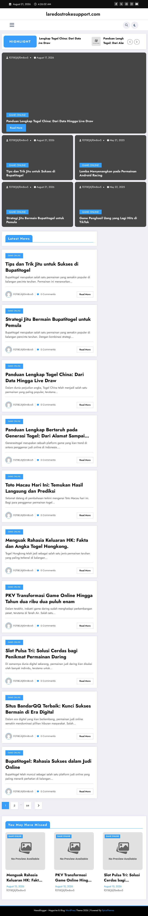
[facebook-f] (116, 4)
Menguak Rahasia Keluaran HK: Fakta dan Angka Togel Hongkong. (46, 543)
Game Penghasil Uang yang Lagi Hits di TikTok (108, 220)
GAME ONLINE (17, 165)
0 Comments (48, 294)
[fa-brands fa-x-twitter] (121, 4)
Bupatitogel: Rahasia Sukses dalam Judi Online (48, 764)
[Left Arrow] (129, 41)
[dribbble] (126, 4)
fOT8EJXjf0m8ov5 (18, 140)
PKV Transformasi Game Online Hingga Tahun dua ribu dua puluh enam (49, 598)
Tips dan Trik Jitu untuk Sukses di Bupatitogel (30, 173)
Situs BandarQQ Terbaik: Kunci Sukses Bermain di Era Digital (48, 709)
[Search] (126, 25)
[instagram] (132, 4)
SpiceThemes (108, 910)
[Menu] (12, 25)
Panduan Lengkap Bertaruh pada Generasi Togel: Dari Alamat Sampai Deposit (45, 433)
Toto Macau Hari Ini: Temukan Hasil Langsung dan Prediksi (44, 488)
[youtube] (137, 4)
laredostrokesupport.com (73, 14)
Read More (99, 128)
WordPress (71, 910)
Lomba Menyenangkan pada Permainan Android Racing (107, 173)
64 (27, 805)
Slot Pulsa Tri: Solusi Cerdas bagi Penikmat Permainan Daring (41, 654)
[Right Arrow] (136, 41)
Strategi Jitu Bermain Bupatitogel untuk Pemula (35, 220)
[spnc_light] (134, 25)
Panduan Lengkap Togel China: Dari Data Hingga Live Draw (46, 40)
